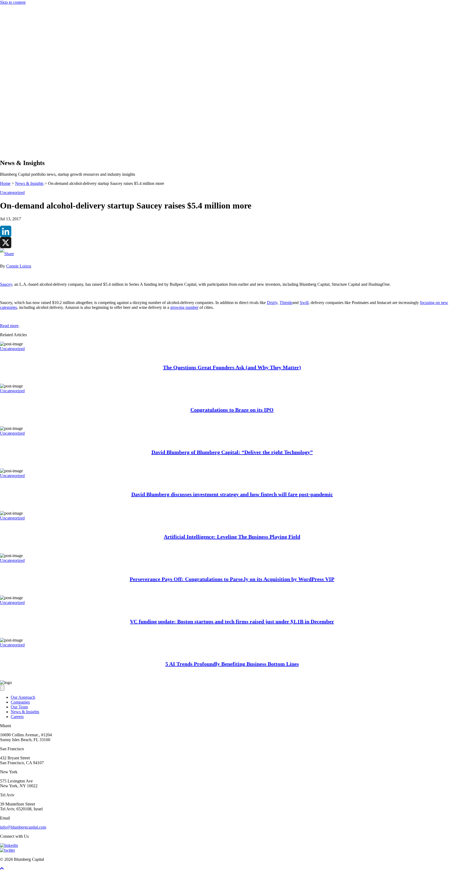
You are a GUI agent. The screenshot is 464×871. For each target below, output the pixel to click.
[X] (232, 242)
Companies (20, 131)
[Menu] (2, 117)
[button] (13, 151)
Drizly (272, 302)
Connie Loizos (18, 266)
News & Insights (25, 141)
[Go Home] (232, 111)
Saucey (6, 284)
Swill (304, 302)
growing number (184, 307)
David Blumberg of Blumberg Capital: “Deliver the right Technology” (232, 452)
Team (15, 136)
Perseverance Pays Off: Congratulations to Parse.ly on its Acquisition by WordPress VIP (232, 579)
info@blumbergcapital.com (23, 827)
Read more (9, 325)
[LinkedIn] (232, 231)
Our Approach (23, 126)
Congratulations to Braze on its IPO (232, 410)
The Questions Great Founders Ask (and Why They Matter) (232, 367)
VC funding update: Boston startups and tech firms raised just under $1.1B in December (232, 621)
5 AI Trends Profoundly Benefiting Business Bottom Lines (232, 664)
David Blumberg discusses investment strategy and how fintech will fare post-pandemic (232, 494)
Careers (17, 716)
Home (5, 183)
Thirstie (286, 302)
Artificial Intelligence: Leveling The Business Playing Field (232, 537)
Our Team (19, 707)
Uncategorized (12, 192)
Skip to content (13, 2)
